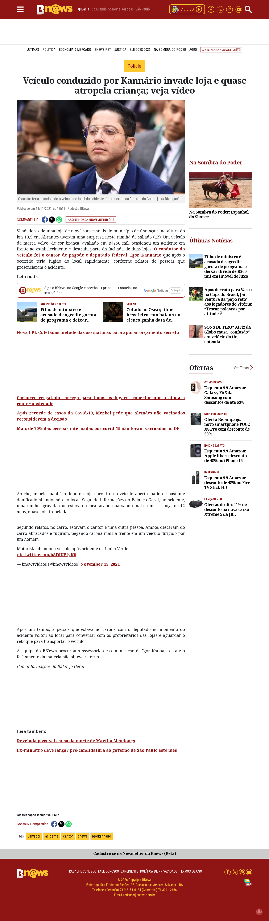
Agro (193, 50)
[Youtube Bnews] (239, 9)
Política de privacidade (158, 871)
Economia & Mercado (75, 50)
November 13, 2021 (100, 564)
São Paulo (142, 9)
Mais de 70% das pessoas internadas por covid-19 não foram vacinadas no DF (98, 428)
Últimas (33, 50)
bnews (83, 836)
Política (48, 50)
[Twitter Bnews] (220, 9)
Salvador (34, 836)
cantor (68, 836)
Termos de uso (190, 871)
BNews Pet (102, 50)
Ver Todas (241, 368)
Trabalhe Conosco (81, 871)
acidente (51, 836)
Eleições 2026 (140, 50)
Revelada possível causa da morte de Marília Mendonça (76, 741)
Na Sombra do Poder (170, 50)
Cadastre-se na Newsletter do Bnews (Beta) (134, 853)
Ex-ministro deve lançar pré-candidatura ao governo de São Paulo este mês (97, 750)
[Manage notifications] (259, 911)
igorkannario (101, 836)
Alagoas (128, 9)
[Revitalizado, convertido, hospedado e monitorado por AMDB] (248, 882)
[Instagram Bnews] (230, 9)
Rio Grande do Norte (105, 9)
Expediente (129, 871)
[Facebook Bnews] (211, 9)
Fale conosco (108, 871)
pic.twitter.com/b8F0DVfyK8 (46, 555)
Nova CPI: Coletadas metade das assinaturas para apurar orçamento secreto (98, 332)
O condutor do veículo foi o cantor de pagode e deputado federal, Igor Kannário (101, 252)
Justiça (120, 50)
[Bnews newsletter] (221, 49)
